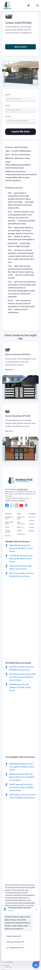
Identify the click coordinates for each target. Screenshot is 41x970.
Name (7, 95)
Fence (7, 527)
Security (8, 535)
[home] (7, 5)
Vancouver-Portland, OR (15, 942)
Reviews (31, 531)
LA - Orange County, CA (15, 947)
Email (7, 106)
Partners (32, 524)
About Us (20, 527)
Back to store (21, 47)
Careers (31, 527)
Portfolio (32, 520)
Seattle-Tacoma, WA (14, 936)
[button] (29, 6)
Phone (8, 117)
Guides (19, 530)
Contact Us (21, 534)
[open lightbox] (20, 74)
